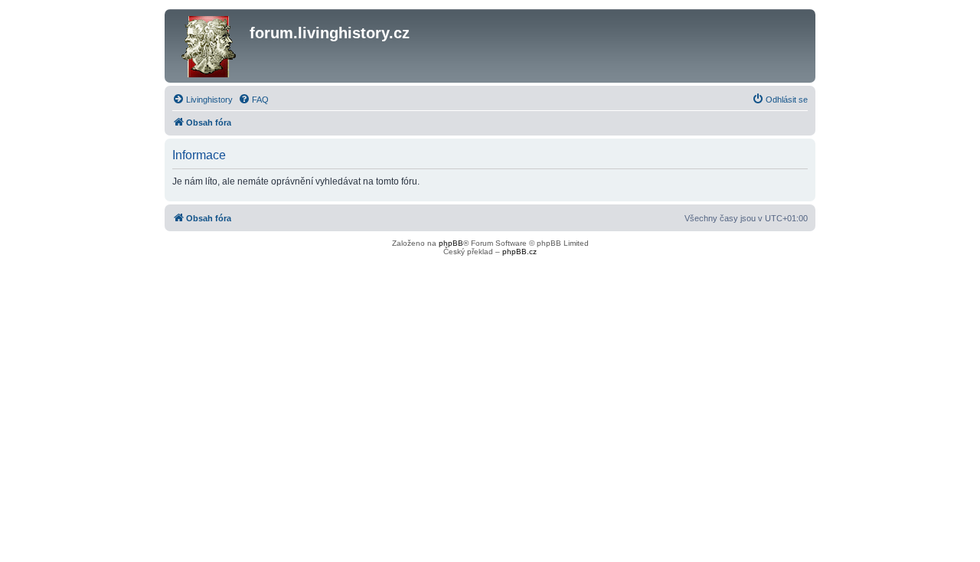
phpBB (451, 243)
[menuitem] (202, 99)
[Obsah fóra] (209, 46)
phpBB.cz (519, 251)
